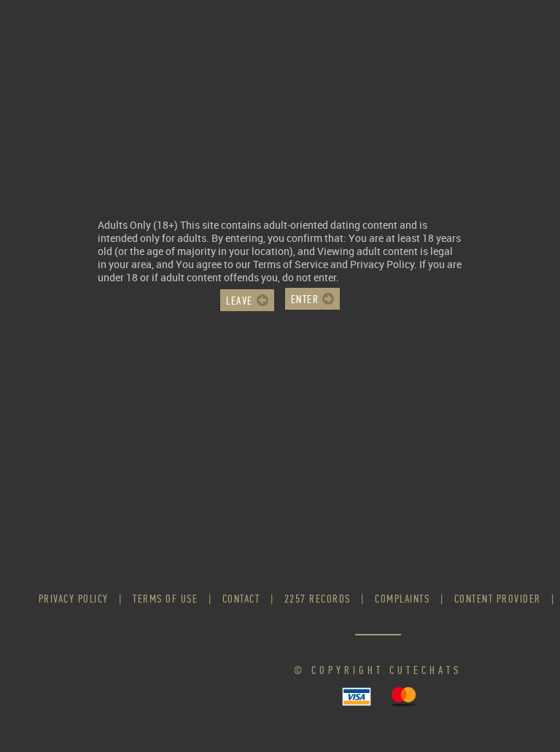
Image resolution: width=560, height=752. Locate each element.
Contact (241, 599)
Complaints (402, 599)
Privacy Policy (74, 599)
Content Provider (497, 599)
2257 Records (317, 599)
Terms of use (165, 599)
